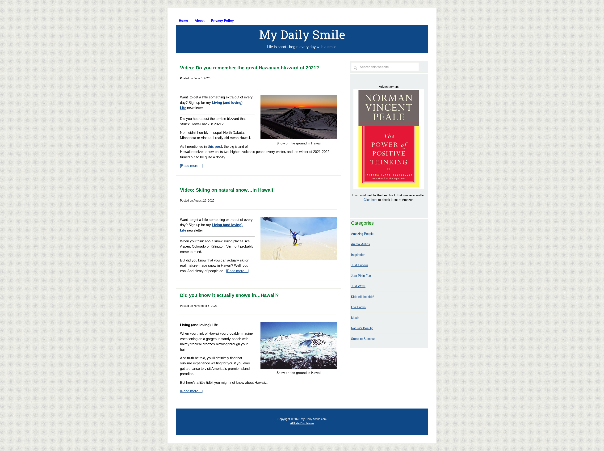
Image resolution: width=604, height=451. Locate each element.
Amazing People (362, 234)
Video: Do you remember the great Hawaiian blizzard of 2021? (249, 67)
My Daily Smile (302, 34)
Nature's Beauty (362, 328)
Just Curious (359, 265)
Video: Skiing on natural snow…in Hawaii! (227, 190)
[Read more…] (191, 166)
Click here (370, 200)
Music (355, 318)
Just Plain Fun (361, 276)
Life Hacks (358, 307)
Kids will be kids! (362, 297)
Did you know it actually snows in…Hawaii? (229, 295)
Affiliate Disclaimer (302, 423)
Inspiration (358, 255)
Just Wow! (358, 286)
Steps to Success (363, 339)
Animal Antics (360, 244)
